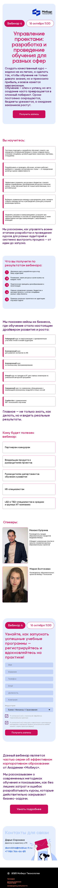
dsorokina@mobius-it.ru (18, 847)
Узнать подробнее (29, 809)
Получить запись (29, 114)
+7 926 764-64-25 (15, 851)
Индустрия (10, 705)
